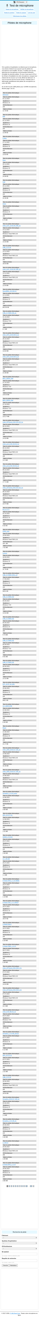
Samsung (5, 94)
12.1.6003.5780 (7, 706)
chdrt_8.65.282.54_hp (9, 1011)
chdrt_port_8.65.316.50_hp (11, 444)
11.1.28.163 (6, 859)
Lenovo (5, 553)
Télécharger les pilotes (19, 16)
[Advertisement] (19, 45)
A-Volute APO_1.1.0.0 (9, 1164)
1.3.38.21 (5, 1142)
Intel (4, 182)
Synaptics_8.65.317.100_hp (11, 1099)
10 (26, 1186)
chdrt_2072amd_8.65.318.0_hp (12, 968)
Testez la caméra (9, 12)
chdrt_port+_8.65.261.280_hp (12, 225)
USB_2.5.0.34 (7, 247)
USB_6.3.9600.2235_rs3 (10, 575)
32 (31, 1186)
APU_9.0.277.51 (7, 815)
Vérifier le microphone (26, 9)
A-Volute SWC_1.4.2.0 (9, 946)
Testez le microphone (12, 9)
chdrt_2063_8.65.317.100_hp (11, 749)
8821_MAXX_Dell (8, 378)
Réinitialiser (13, 1265)
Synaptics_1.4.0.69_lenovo (11, 1033)
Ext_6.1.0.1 (6, 509)
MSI (4, 116)
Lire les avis (31, 12)
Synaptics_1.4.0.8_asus (10, 793)
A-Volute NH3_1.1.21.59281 (11, 880)
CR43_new (6, 531)
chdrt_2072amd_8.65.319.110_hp (13, 422)
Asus (4, 160)
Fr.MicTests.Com (15, 1313)
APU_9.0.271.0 (7, 1055)
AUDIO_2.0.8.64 (7, 837)
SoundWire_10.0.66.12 (9, 291)
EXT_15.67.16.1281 (9, 684)
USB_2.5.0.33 (7, 1077)
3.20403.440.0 (7, 924)
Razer (4, 728)
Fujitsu (5, 138)
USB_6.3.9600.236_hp (9, 313)
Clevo (4, 204)
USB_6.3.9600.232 (8, 597)
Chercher (5, 1265)
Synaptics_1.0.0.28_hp (9, 1121)
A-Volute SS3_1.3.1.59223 (10, 902)
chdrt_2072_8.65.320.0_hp (11, 335)
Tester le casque (21, 12)
